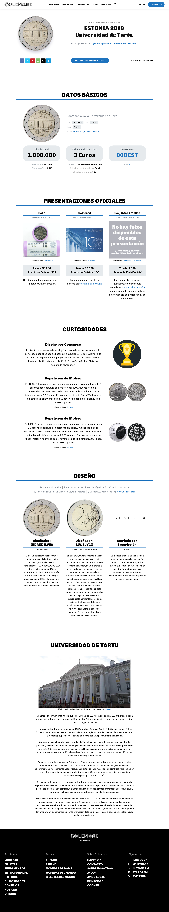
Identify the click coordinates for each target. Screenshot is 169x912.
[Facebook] (22, 60)
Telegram (140, 872)
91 (130, 164)
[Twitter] (27, 60)
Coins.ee (70, 407)
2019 (94, 122)
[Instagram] (129, 868)
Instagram (141, 868)
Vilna (76, 127)
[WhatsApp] (38, 60)
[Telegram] (48, 60)
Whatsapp (140, 864)
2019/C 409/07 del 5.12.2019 (86, 132)
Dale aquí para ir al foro (133, 261)
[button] (115, 4)
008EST (127, 155)
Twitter (139, 876)
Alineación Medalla (126, 492)
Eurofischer (48, 261)
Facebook (140, 860)
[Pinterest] (32, 60)
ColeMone (91, 261)
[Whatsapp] (129, 864)
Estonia (78, 122)
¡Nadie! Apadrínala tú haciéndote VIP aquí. (115, 43)
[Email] (43, 60)
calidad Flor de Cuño (90, 283)
